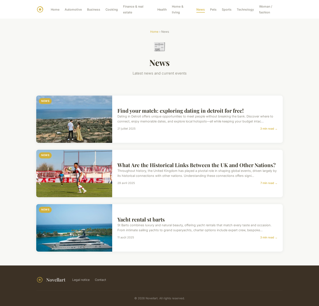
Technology (245, 9)
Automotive (73, 9)
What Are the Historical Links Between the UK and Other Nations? (196, 164)
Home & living (177, 9)
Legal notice (81, 280)
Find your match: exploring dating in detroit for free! (180, 110)
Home (55, 9)
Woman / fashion (265, 9)
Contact (100, 280)
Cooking (111, 9)
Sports (227, 9)
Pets (213, 9)
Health (162, 9)
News (200, 9)
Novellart (55, 280)
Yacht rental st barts (141, 219)
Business (93, 9)
